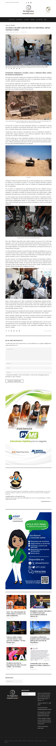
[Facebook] (26, 2)
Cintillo (7, 25)
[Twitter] (29, 2)
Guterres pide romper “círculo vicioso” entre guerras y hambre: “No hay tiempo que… (15, 639)
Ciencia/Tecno (31, 740)
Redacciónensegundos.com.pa (12, 32)
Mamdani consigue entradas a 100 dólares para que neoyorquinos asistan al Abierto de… (40, 613)
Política (12, 19)
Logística (6, 742)
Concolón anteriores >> (46, 501)
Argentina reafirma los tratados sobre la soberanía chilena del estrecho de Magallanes (39, 639)
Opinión (36, 740)
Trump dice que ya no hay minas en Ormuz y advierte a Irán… (40, 665)
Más (45, 19)
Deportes (39, 19)
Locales (26, 19)
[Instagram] (31, 2)
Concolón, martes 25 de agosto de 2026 (15, 496)
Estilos (40, 740)
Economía (19, 19)
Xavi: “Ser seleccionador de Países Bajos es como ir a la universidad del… (16, 614)
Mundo (33, 19)
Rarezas (45, 740)
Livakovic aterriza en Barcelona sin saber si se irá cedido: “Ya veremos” (16, 665)
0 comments (49, 330)
